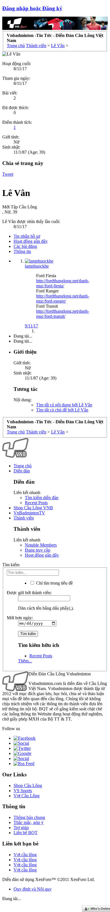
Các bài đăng (25, 246)
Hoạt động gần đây (31, 241)
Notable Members (41, 545)
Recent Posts (36, 502)
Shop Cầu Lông (28, 785)
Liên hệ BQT (26, 832)
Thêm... (25, 660)
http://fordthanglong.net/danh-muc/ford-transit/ (62, 314)
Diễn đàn (22, 470)
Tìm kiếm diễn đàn (41, 497)
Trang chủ (23, 465)
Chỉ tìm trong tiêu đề (54, 583)
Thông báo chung (29, 817)
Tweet (7, 174)
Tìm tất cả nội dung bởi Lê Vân (64, 404)
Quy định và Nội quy (33, 889)
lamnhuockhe (37, 266)
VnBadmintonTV (29, 512)
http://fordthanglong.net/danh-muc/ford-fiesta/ (62, 283)
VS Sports (23, 790)
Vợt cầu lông (25, 854)
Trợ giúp (21, 827)
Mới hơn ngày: (20, 617)
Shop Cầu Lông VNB (33, 507)
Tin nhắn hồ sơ (27, 236)
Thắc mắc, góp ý (28, 822)
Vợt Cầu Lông (26, 795)
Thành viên (24, 518)
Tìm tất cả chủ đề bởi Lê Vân (62, 409)
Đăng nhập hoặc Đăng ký (32, 8)
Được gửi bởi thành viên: (29, 592)
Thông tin (22, 251)
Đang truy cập (37, 550)
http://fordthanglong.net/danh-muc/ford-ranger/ (62, 298)
